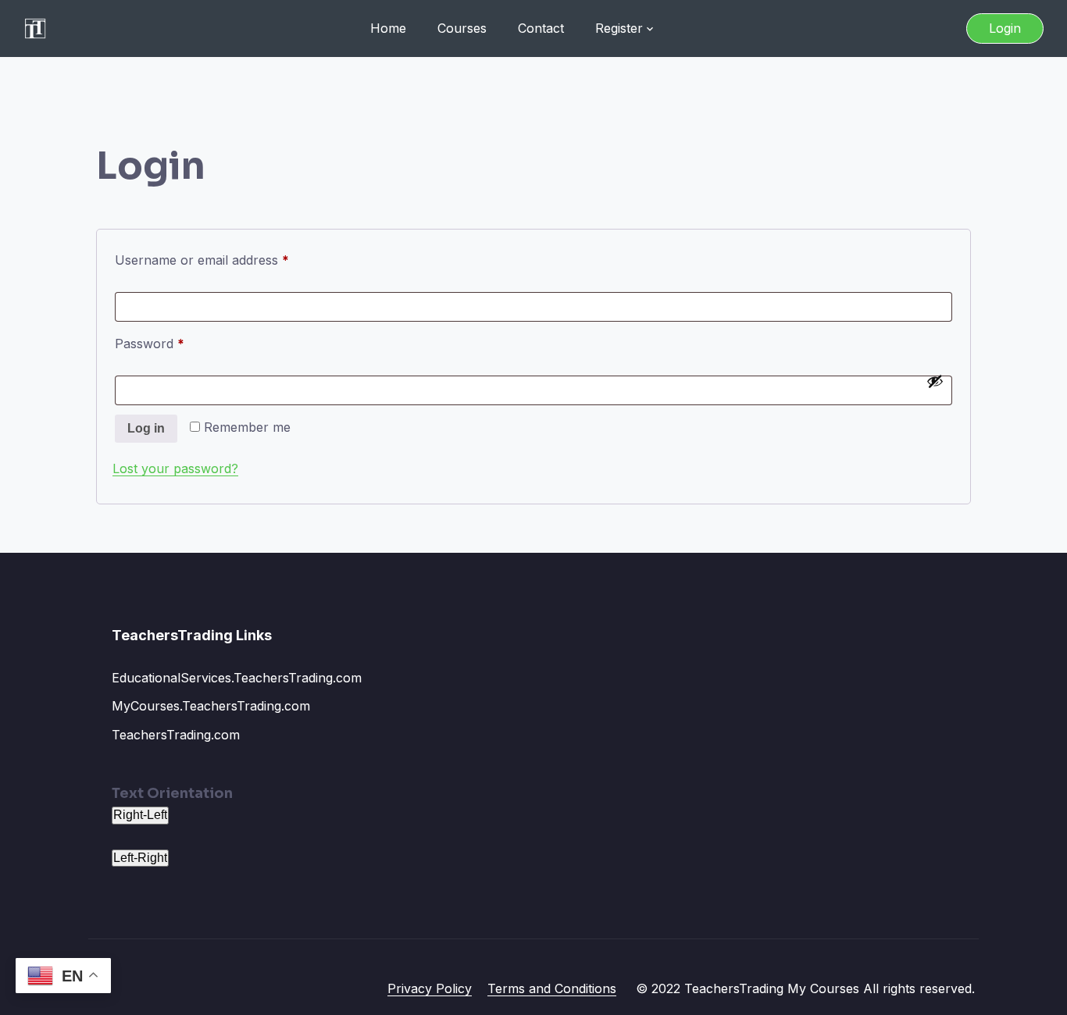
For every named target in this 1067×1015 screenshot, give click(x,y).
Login (1005, 28)
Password (175, 343)
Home (388, 28)
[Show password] (935, 381)
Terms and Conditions (551, 988)
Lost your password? (175, 468)
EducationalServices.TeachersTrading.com (237, 678)
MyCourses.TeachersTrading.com (211, 706)
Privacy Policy (429, 988)
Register (619, 28)
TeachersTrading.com (176, 735)
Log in (146, 428)
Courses (462, 28)
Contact (541, 28)
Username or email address (228, 259)
